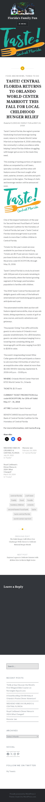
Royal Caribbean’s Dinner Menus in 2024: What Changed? (20, 712)
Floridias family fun (21, 123)
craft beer (29, 496)
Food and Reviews (15, 76)
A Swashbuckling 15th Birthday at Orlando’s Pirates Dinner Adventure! (21, 697)
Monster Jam (27, 448)
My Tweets (10, 771)
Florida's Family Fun (22, 18)
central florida (16, 496)
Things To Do (32, 76)
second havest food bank (18, 509)
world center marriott (22, 519)
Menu (23, 24)
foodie (30, 500)
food (22, 500)
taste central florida (22, 514)
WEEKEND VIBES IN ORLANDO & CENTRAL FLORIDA (12, 450)
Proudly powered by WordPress (22, 794)
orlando (30, 505)
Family (13, 500)
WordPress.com (29, 797)
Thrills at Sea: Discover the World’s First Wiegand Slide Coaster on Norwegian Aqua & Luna (20, 688)
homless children (17, 505)
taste (34, 509)
